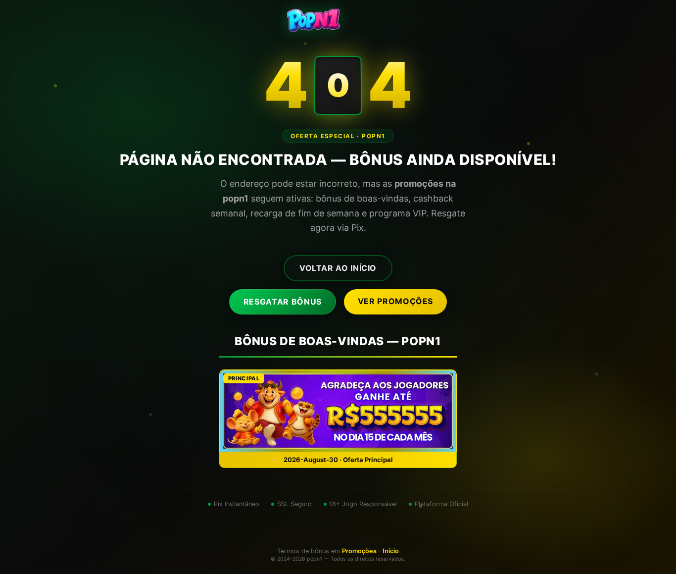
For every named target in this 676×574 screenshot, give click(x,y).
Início (391, 551)
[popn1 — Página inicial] (338, 20)
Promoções (359, 551)
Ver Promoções (395, 301)
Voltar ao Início (338, 268)
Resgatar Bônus (282, 302)
